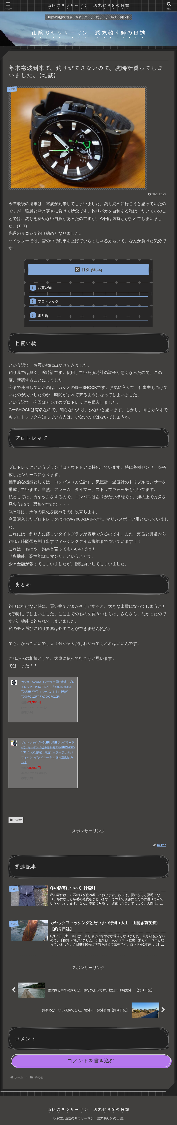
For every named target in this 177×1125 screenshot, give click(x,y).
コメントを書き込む (91, 1061)
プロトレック (48, 301)
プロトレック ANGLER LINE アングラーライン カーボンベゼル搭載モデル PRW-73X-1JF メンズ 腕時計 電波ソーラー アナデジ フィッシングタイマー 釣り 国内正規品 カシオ (48, 752)
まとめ (43, 315)
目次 (85, 269)
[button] (162, 804)
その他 (18, 819)
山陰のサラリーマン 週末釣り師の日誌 (88, 5)
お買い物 (45, 288)
